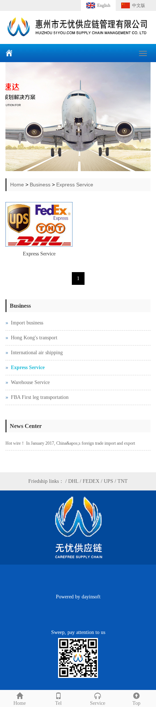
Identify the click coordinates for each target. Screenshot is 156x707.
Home (17, 184)
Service (97, 703)
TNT (123, 481)
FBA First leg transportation (40, 397)
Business (40, 184)
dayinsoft (91, 596)
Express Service (74, 184)
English (103, 5)
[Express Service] (39, 224)
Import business (27, 323)
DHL (73, 481)
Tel (58, 703)
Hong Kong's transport (34, 337)
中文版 (138, 5)
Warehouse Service (30, 382)
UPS (108, 481)
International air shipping (37, 352)
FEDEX (91, 481)
